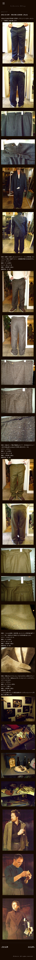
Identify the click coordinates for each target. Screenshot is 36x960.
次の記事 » (31, 947)
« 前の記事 (4, 947)
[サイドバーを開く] (3, 3)
